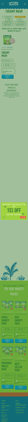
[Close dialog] (26, 203)
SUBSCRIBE (23, 217)
